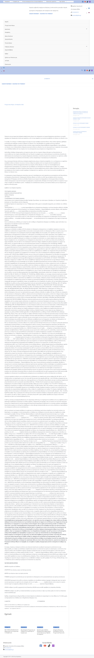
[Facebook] (83, 2)
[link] (89, 8)
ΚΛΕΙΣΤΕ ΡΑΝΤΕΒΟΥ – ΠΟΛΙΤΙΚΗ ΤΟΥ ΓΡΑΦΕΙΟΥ (41, 13)
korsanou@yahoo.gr (76, 15)
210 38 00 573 (75, 12)
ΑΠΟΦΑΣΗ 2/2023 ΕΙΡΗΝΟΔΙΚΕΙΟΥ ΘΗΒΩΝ (80, 123)
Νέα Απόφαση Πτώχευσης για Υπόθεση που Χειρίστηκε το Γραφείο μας (28, 631)
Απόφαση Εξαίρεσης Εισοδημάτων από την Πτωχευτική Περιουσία (58, 631)
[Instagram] (90, 2)
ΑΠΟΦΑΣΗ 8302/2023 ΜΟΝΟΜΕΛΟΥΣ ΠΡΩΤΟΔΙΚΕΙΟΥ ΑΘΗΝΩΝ (80, 132)
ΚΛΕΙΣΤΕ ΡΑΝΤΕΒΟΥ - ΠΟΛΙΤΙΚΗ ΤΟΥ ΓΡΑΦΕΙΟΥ (13, 84)
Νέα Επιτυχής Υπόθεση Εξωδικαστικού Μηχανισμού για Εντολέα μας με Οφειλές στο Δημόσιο (44, 632)
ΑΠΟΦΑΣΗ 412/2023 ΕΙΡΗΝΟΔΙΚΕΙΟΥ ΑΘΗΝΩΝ (81, 127)
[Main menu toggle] (92, 78)
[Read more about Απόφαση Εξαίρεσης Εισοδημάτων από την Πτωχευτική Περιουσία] (60, 621)
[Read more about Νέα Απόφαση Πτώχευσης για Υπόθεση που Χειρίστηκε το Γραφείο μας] (28, 621)
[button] (82, 70)
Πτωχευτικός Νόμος (9, 104)
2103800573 (47, 78)
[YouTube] (85, 2)
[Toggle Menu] (86, 28)
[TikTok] (87, 2)
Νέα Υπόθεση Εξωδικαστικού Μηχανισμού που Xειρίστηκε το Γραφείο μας (11, 631)
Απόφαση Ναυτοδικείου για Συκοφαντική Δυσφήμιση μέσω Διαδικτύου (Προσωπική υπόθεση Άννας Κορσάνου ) (80, 112)
